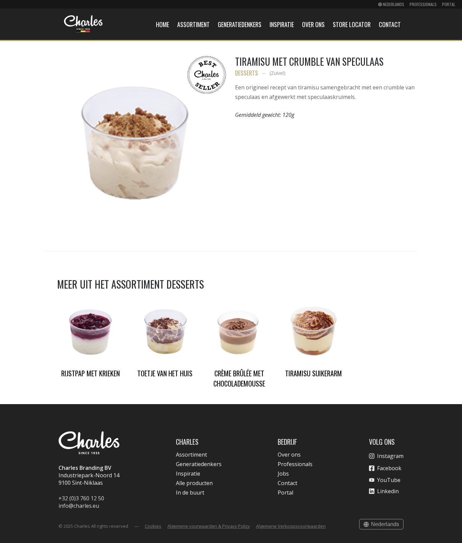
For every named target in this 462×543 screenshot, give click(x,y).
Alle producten (194, 483)
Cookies (153, 526)
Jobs (283, 473)
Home (162, 24)
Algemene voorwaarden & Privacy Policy (208, 526)
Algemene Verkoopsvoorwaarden (291, 526)
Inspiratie (282, 24)
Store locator (352, 24)
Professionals (423, 4)
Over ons (313, 24)
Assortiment (193, 24)
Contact (390, 24)
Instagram (390, 456)
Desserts (246, 72)
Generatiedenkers (239, 24)
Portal (448, 4)
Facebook (389, 468)
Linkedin (388, 491)
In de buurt (190, 492)
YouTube (388, 480)
